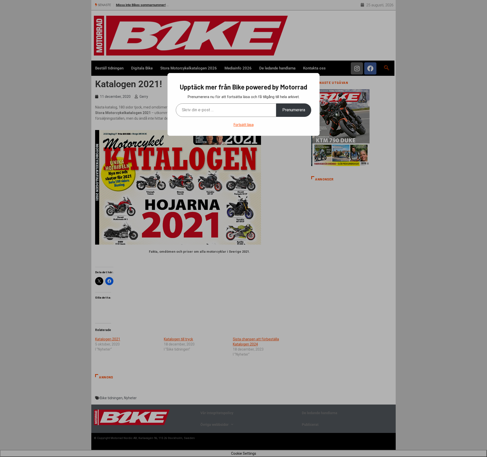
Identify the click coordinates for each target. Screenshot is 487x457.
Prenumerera (293, 109)
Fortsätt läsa (244, 125)
